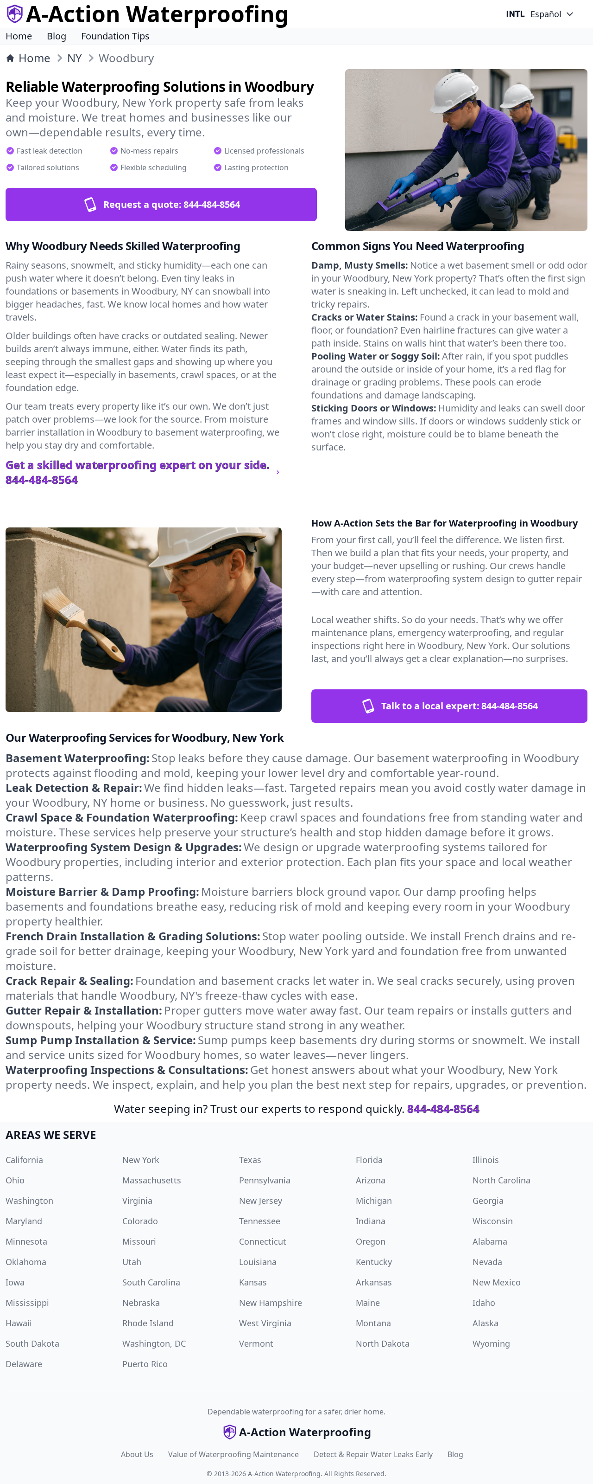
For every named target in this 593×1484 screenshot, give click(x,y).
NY (74, 58)
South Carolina (151, 1282)
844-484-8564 (443, 1108)
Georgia (488, 1200)
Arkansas (374, 1282)
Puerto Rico (145, 1363)
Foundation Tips (115, 36)
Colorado (140, 1221)
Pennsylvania (264, 1180)
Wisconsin (493, 1221)
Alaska (485, 1323)
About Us (137, 1454)
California (24, 1159)
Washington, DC (154, 1343)
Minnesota (26, 1241)
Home (19, 36)
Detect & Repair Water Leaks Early (373, 1454)
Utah (131, 1261)
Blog (56, 36)
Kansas (253, 1282)
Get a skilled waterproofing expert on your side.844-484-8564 (138, 472)
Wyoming (491, 1343)
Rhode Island (148, 1323)
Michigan (374, 1200)
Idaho (484, 1302)
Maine (368, 1302)
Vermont (256, 1343)
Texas (250, 1159)
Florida (369, 1159)
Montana (373, 1323)
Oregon (370, 1241)
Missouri (139, 1241)
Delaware (24, 1363)
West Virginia (265, 1323)
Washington (29, 1200)
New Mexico (497, 1282)
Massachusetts (151, 1180)
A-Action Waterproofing (284, 1473)
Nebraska (141, 1302)
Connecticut (262, 1241)
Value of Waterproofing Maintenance (233, 1454)
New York (140, 1159)
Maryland (24, 1221)
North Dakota (383, 1343)
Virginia (137, 1200)
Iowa (15, 1282)
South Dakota (32, 1343)
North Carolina (501, 1180)
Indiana (370, 1221)
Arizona (370, 1180)
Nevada (487, 1261)
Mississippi (27, 1302)
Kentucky (374, 1261)
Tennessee (259, 1221)
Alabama (490, 1241)
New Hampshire (270, 1302)
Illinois (486, 1159)
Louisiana (258, 1261)
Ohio (15, 1180)
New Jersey (260, 1200)
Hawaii (19, 1323)
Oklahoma (26, 1261)
